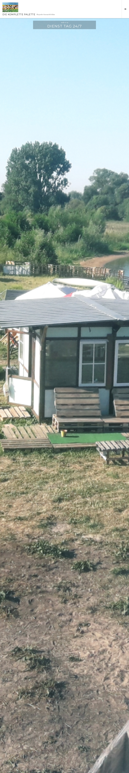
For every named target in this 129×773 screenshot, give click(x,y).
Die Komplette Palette (18, 14)
